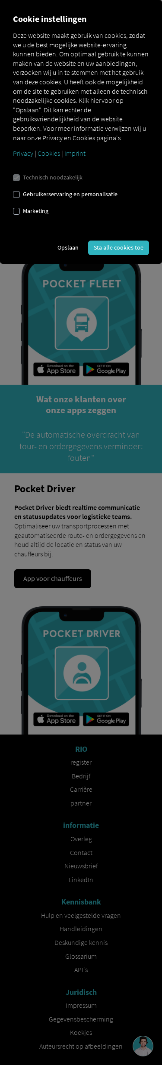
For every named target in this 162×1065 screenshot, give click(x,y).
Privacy (23, 153)
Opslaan (68, 247)
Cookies (49, 153)
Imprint (75, 153)
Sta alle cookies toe (118, 247)
